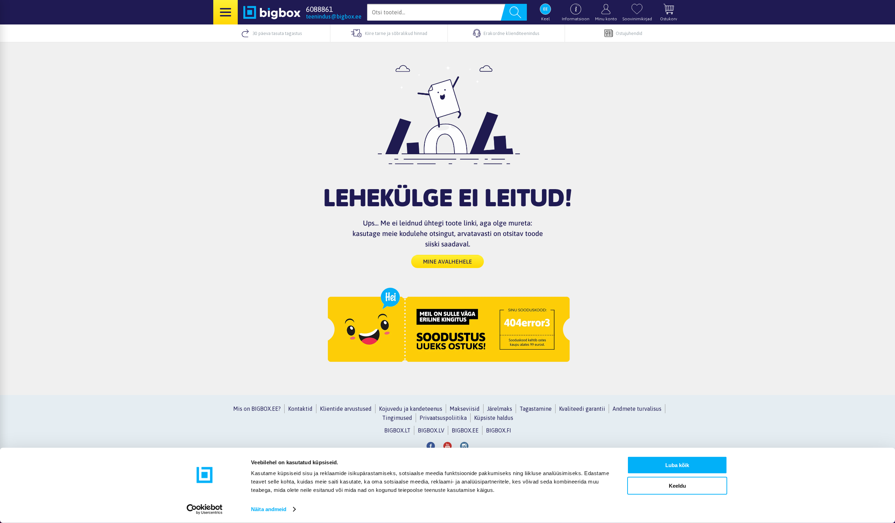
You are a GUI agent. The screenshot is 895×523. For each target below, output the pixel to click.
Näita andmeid (268, 509)
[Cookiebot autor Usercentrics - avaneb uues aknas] (204, 509)
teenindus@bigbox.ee (333, 16)
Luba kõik (677, 465)
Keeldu (677, 485)
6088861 (319, 9)
